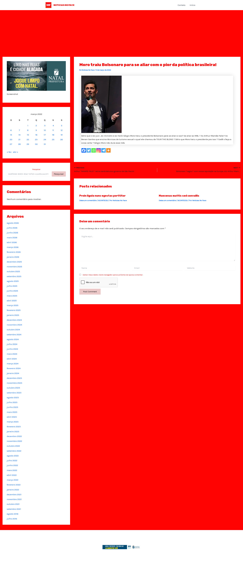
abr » (15, 152)
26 (61, 139)
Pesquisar (36, 169)
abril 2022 (12, 475)
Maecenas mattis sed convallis (179, 195)
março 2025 (12, 305)
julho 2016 (12, 518)
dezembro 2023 (14, 378)
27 (11, 144)
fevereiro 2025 (14, 310)
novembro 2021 (14, 499)
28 (19, 144)
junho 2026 (12, 232)
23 (36, 139)
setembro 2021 (14, 509)
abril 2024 (12, 358)
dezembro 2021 (14, 494)
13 (11, 134)
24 (45, 139)
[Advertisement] (121, 29)
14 (19, 134)
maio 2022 (12, 470)
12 (62, 130)
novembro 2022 (14, 441)
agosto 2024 (13, 339)
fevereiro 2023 (14, 426)
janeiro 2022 (13, 489)
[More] (108, 150)
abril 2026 (12, 242)
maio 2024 (12, 354)
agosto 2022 (13, 455)
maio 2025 (12, 295)
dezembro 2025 (14, 261)
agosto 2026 (13, 223)
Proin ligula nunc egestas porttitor (102, 195)
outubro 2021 (13, 504)
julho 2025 (12, 286)
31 (45, 144)
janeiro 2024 (13, 373)
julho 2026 (12, 227)
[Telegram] (103, 150)
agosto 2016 (12, 514)
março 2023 (12, 421)
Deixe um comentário (88, 200)
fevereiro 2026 (14, 252)
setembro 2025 (14, 276)
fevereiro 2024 (14, 368)
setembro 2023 (14, 392)
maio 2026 (12, 237)
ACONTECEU (103, 200)
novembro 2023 (14, 383)
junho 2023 (12, 407)
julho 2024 (12, 344)
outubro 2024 (13, 329)
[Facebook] (84, 150)
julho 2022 (12, 460)
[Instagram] (98, 150)
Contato (181, 5)
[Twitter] (88, 150)
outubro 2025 (13, 271)
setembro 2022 (14, 451)
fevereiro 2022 (14, 484)
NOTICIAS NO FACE (64, 5)
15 (28, 134)
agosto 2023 (13, 397)
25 (53, 139)
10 (45, 130)
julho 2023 (12, 402)
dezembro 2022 (14, 436)
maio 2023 (12, 412)
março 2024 (12, 363)
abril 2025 (12, 300)
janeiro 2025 (13, 315)
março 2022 (12, 480)
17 (45, 134)
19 (62, 134)
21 (19, 139)
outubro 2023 (13, 387)
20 (11, 139)
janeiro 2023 (13, 431)
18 (53, 134)
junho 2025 (12, 290)
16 (36, 134)
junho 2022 (12, 465)
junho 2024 (12, 349)
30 (36, 144)
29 (28, 144)
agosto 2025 (13, 281)
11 (53, 130)
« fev (9, 152)
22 (28, 139)
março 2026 (12, 247)
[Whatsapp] (93, 150)
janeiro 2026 (13, 257)
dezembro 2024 (14, 320)
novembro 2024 (14, 324)
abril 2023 (12, 417)
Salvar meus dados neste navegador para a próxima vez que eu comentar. (113, 275)
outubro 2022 (13, 446)
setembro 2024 (14, 334)
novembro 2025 (14, 266)
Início (192, 5)
